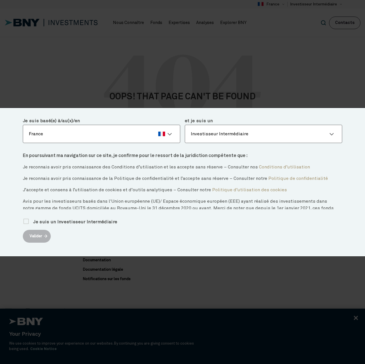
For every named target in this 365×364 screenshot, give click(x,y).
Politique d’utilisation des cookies (249, 190)
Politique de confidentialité (298, 178)
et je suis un (199, 120)
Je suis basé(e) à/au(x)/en (51, 120)
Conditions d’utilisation (284, 167)
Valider (36, 236)
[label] (101, 133)
